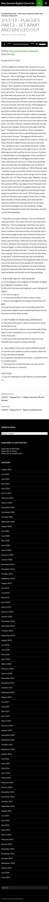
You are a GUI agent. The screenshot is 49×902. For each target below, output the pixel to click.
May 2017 (5, 711)
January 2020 (6, 559)
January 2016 (6, 787)
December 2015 (7, 792)
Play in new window (18, 51)
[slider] (42, 44)
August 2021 (6, 469)
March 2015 (6, 834)
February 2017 (7, 725)
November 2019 (8, 569)
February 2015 (7, 839)
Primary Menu (46, 3)
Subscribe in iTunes (9, 451)
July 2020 (5, 531)
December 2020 (7, 507)
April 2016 (5, 773)
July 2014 (5, 872)
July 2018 (5, 645)
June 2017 (5, 706)
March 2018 (6, 664)
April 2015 (5, 830)
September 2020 (8, 521)
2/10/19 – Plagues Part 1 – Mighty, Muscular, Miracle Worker (22, 397)
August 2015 (6, 811)
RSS (12, 54)
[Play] (4, 44)
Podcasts (13, 16)
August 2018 (6, 640)
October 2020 (7, 517)
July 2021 (5, 474)
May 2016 (5, 768)
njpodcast (21, 35)
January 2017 (6, 730)
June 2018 (5, 650)
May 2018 (5, 654)
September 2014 (8, 863)
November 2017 (8, 683)
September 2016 (8, 749)
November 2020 (8, 512)
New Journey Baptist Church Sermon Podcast (18, 3)
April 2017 (5, 716)
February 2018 (7, 669)
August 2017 (6, 697)
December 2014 (7, 849)
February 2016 (7, 782)
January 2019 (6, 616)
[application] (24, 44)
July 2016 (5, 759)
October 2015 (7, 801)
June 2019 (5, 593)
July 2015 (5, 816)
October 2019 (7, 574)
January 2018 (6, 673)
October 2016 (7, 744)
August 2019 (6, 583)
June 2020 (5, 536)
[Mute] (37, 44)
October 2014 (7, 858)
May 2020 (5, 540)
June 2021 (5, 479)
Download (33, 51)
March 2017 (6, 721)
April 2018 (5, 659)
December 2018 (7, 621)
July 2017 (5, 702)
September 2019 (8, 578)
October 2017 (7, 687)
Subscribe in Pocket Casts (11, 453)
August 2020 (6, 526)
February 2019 (7, 612)
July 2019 (5, 588)
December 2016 (7, 735)
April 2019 (5, 602)
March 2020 (6, 550)
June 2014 (5, 877)
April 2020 (5, 545)
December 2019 (7, 564)
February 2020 (7, 555)
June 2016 (5, 763)
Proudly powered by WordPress (12, 899)
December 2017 (7, 678)
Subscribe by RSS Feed (10, 449)
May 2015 (5, 825)
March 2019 (6, 607)
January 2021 (6, 503)
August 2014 (6, 868)
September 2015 (8, 806)
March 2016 (6, 778)
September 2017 (8, 692)
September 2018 (8, 635)
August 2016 (6, 754)
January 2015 (6, 844)
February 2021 (7, 498)
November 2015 (8, 797)
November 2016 (8, 740)
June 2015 (5, 820)
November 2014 (8, 853)
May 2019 (5, 597)
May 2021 (5, 484)
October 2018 (7, 631)
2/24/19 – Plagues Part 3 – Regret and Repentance (21, 408)
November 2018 (8, 626)
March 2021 (6, 493)
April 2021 (5, 488)
